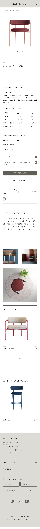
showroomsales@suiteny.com (17, 192)
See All (20, 358)
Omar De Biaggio (19, 87)
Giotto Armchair (14, 10)
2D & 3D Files (8, 149)
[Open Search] (35, 3)
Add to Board (20, 180)
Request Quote (19, 173)
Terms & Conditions (14, 519)
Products (5, 10)
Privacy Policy (28, 519)
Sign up (32, 490)
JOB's (5, 62)
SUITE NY (25, 517)
